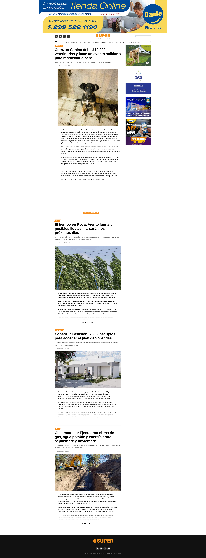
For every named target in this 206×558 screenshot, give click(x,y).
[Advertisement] (91, 198)
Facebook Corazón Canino (96, 179)
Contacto (117, 553)
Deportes (126, 42)
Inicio (67, 42)
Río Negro (87, 42)
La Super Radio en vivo (97, 553)
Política (118, 42)
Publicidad (109, 553)
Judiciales (111, 42)
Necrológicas (135, 42)
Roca (80, 42)
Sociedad (74, 42)
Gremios (103, 42)
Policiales (95, 42)
